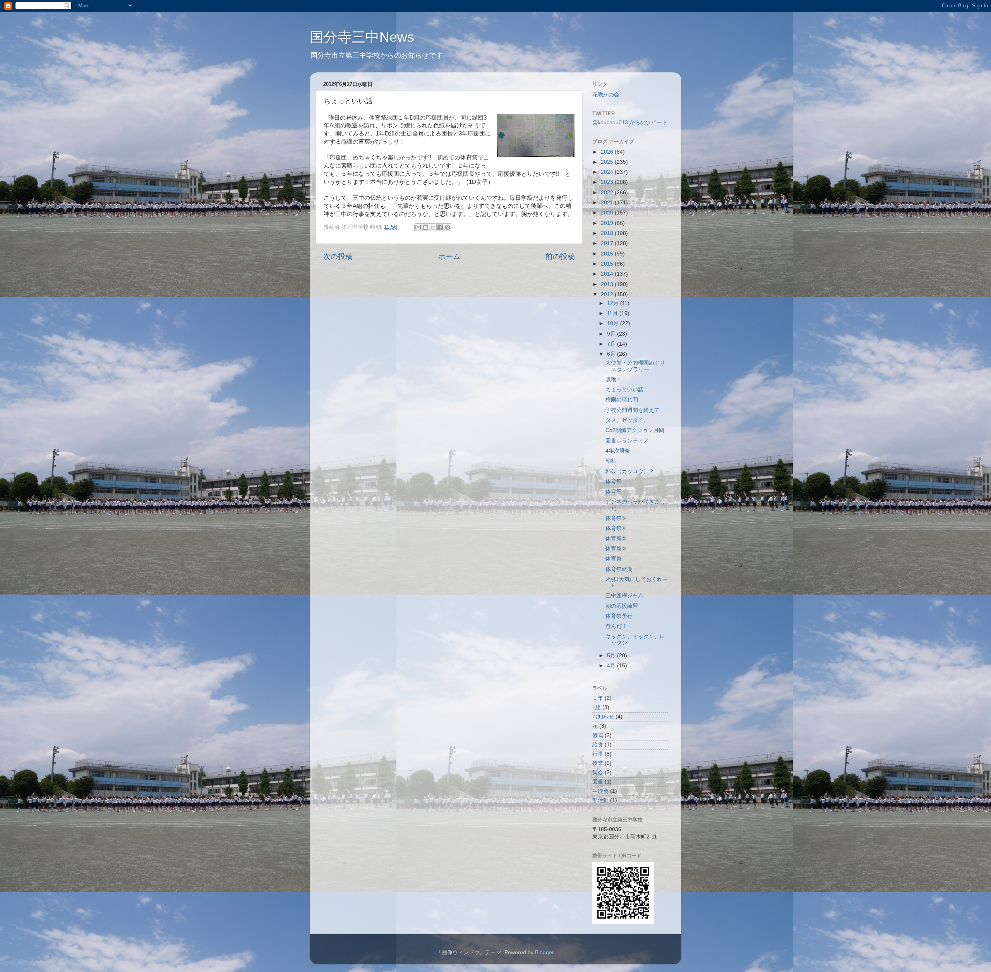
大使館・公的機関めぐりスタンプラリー (635, 366)
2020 (608, 213)
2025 (608, 162)
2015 (608, 264)
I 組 (596, 707)
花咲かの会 (605, 95)
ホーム (449, 256)
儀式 (597, 735)
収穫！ (613, 379)
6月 (612, 354)
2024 (608, 172)
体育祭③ (615, 539)
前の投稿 (560, 256)
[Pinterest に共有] (447, 227)
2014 (608, 274)
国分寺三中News (362, 37)
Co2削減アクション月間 (634, 430)
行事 (597, 754)
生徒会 (600, 791)
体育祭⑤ (615, 518)
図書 (597, 782)
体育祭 (613, 481)
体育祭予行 (619, 616)
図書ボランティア (627, 441)
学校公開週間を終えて (632, 410)
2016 (608, 254)
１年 (597, 698)
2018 (608, 233)
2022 (608, 192)
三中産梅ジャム (624, 595)
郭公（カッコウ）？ (629, 471)
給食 (597, 744)
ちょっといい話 (624, 390)
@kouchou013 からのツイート (629, 122)
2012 (608, 294)
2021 (608, 203)
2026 (608, 152)
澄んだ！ (616, 626)
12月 (613, 303)
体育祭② (615, 549)
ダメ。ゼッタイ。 (627, 420)
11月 (613, 313)
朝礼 (610, 461)
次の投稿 (338, 256)
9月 (612, 334)
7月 (612, 344)
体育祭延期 (619, 569)
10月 (613, 323)
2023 (608, 182)
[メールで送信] (418, 227)
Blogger (544, 952)
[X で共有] (433, 227)
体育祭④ (615, 528)
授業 (597, 763)
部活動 (600, 800)
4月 (612, 666)
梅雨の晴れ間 (621, 400)
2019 (608, 223)
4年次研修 (617, 451)
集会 (597, 772)
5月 (612, 655)
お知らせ (603, 717)
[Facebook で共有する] (440, 227)
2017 (608, 243)
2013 (608, 284)
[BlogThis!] (425, 227)
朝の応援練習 (621, 606)
